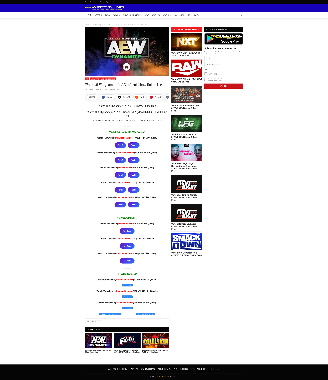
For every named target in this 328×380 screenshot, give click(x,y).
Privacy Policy (104, 2)
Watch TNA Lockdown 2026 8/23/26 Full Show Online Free (185, 108)
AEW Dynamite (95, 79)
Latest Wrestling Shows (186, 29)
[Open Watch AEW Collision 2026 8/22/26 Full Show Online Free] (155, 340)
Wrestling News (102, 15)
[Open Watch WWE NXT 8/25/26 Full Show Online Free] (186, 42)
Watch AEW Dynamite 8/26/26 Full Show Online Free (98, 351)
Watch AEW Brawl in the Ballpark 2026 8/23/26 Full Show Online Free (127, 351)
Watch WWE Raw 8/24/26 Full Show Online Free (186, 80)
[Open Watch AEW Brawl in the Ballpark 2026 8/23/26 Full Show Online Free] (127, 340)
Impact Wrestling (198, 369)
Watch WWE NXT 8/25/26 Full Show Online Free (186, 54)
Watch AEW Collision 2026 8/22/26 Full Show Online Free (155, 351)
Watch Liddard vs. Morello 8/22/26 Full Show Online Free (184, 197)
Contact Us (88, 2)
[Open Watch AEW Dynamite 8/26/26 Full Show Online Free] (98, 340)
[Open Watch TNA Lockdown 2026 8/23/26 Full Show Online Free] (186, 94)
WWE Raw (156, 15)
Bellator (184, 369)
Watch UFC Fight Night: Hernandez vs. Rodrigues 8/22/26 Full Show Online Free (184, 167)
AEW (182, 15)
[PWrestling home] (104, 8)
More (196, 15)
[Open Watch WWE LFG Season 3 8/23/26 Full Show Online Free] (186, 123)
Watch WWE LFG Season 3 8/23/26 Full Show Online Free (184, 137)
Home (89, 15)
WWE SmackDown (170, 15)
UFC (188, 15)
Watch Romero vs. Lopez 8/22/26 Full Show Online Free (184, 226)
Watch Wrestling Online (98, 25)
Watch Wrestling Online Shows (127, 15)
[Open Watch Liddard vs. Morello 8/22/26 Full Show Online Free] (186, 184)
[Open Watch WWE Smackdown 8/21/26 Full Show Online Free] (186, 241)
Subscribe (223, 86)
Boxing (211, 369)
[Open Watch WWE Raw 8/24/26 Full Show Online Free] (186, 68)
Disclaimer (96, 2)
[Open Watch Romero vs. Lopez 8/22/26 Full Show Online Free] (186, 213)
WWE (147, 15)
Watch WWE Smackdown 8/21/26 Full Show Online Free (186, 254)
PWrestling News (160, 377)
